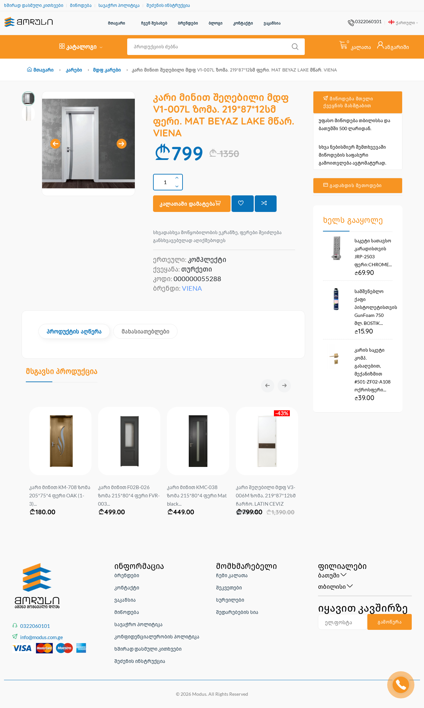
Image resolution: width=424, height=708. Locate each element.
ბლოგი (216, 23)
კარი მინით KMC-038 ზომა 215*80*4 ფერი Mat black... (197, 495)
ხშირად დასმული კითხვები (33, 5)
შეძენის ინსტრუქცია (168, 5)
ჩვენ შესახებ (154, 23)
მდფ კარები (107, 70)
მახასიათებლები (145, 331)
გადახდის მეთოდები (355, 185)
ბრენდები (188, 23)
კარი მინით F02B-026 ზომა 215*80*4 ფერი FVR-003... (129, 495)
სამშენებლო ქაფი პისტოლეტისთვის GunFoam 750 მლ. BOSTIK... (375, 307)
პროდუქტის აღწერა (74, 331)
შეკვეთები (229, 587)
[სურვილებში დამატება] (243, 203)
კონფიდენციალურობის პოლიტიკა (156, 636)
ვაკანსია (272, 23)
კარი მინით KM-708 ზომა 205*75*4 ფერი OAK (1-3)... (59, 495)
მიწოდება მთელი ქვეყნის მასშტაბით (348, 102)
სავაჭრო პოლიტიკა (119, 5)
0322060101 (368, 21)
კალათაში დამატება (187, 203)
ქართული (405, 22)
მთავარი (116, 23)
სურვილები (230, 600)
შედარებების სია (237, 612)
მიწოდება (81, 5)
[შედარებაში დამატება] (266, 203)
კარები (74, 70)
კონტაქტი (243, 23)
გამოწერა (389, 622)
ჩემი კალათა (232, 575)
